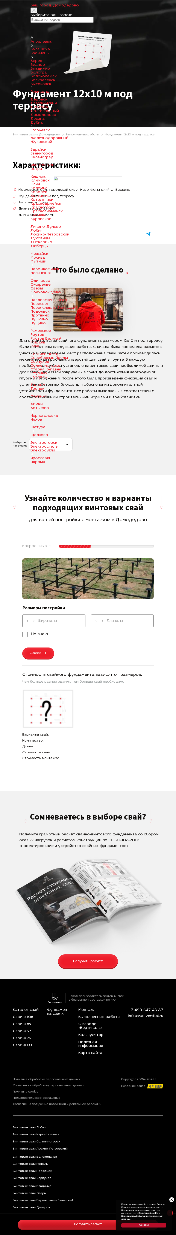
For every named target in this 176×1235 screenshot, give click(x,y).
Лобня (36, 231)
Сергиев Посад (45, 354)
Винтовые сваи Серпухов (32, 1178)
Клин (35, 184)
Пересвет (39, 304)
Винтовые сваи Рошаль (30, 1164)
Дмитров (39, 107)
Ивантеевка (41, 165)
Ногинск (38, 273)
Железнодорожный (49, 138)
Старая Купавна (45, 370)
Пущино (38, 323)
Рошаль (37, 343)
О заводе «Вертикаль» (90, 1026)
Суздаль (38, 377)
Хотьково (39, 408)
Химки (36, 404)
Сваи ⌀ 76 (22, 1038)
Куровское (40, 219)
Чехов (36, 420)
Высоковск (40, 84)
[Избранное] (126, 234)
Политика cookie (25, 1091)
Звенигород (41, 154)
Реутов (37, 335)
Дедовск (38, 100)
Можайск (39, 254)
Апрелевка (41, 42)
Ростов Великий (46, 339)
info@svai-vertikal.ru (145, 1016)
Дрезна (37, 119)
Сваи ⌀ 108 (23, 1017)
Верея (36, 61)
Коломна (39, 188)
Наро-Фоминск (44, 269)
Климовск (40, 181)
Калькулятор (90, 1035)
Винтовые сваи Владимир (32, 1186)
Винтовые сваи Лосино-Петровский (40, 1148)
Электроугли (42, 451)
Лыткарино (41, 242)
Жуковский (41, 142)
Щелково (39, 435)
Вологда (38, 73)
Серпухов (39, 362)
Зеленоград (41, 157)
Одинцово (40, 281)
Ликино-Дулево (45, 227)
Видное (37, 65)
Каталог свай (26, 1010)
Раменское (40, 331)
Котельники (41, 200)
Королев (38, 192)
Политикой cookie (148, 1213)
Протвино (39, 316)
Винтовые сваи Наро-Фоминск (36, 1134)
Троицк (37, 389)
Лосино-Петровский (50, 235)
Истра (36, 169)
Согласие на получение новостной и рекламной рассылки (57, 1104)
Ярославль (40, 458)
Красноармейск (45, 204)
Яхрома (37, 462)
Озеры (36, 289)
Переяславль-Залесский (54, 308)
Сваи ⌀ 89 (22, 1024)
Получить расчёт (88, 961)
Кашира (38, 177)
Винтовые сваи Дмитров (31, 1207)
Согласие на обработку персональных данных (48, 1085)
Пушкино (39, 319)
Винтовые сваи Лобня (29, 1127)
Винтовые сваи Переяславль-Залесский (43, 1200)
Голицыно (39, 92)
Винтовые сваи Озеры (29, 1193)
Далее (35, 653)
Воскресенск (42, 80)
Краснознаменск (46, 211)
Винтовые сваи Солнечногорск (36, 1141)
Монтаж (86, 1010)
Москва (37, 258)
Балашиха (40, 49)
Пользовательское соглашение (37, 1098)
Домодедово (43, 115)
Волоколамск (43, 76)
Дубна (36, 123)
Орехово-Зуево (45, 292)
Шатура (38, 427)
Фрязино (38, 397)
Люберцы (39, 246)
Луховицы (40, 238)
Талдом (37, 385)
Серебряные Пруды (49, 358)
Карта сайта (90, 1053)
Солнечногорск (45, 366)
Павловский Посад (48, 300)
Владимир (40, 69)
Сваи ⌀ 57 (22, 1031)
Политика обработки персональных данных (46, 1079)
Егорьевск (40, 130)
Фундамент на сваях (58, 1012)
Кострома (40, 196)
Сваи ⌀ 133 (22, 1045)
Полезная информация (90, 1044)
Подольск (40, 312)
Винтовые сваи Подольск (32, 1171)
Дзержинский (43, 103)
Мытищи (38, 262)
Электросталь (44, 447)
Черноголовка (44, 416)
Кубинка (38, 215)
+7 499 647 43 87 (146, 1010)
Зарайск (38, 150)
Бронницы (39, 53)
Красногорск (42, 208)
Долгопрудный (44, 111)
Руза (34, 346)
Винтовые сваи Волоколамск (35, 1157)
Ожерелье (40, 285)
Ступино (38, 373)
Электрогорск (43, 443)
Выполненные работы (99, 1017)
